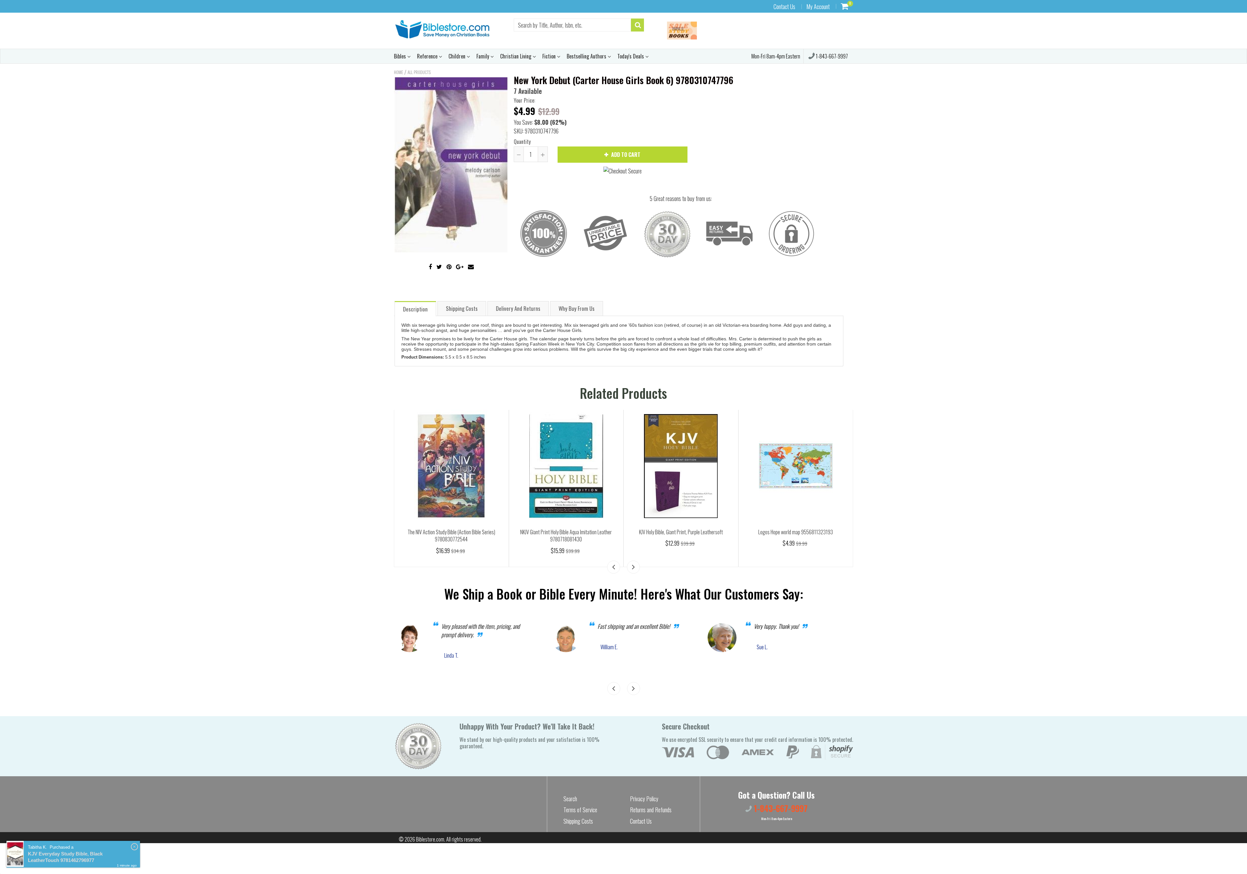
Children (457, 56)
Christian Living (516, 56)
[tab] (415, 308)
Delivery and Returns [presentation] (518, 308)
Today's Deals (631, 56)
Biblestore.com (430, 839)
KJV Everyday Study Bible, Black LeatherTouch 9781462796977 (65, 857)
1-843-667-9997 (831, 56)
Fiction (549, 56)
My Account (818, 6)
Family (483, 56)
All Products (419, 72)
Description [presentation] (415, 309)
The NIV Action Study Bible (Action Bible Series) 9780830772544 (451, 535)
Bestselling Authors (587, 56)
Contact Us (784, 6)
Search (570, 798)
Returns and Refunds (651, 809)
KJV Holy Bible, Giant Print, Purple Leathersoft (681, 532)
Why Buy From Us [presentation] (577, 308)
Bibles (400, 56)
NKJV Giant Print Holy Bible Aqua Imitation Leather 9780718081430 (566, 535)
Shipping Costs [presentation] (462, 308)
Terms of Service (580, 809)
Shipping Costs (578, 821)
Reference (428, 56)
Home (398, 72)
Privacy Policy (644, 798)
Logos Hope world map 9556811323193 (795, 532)
